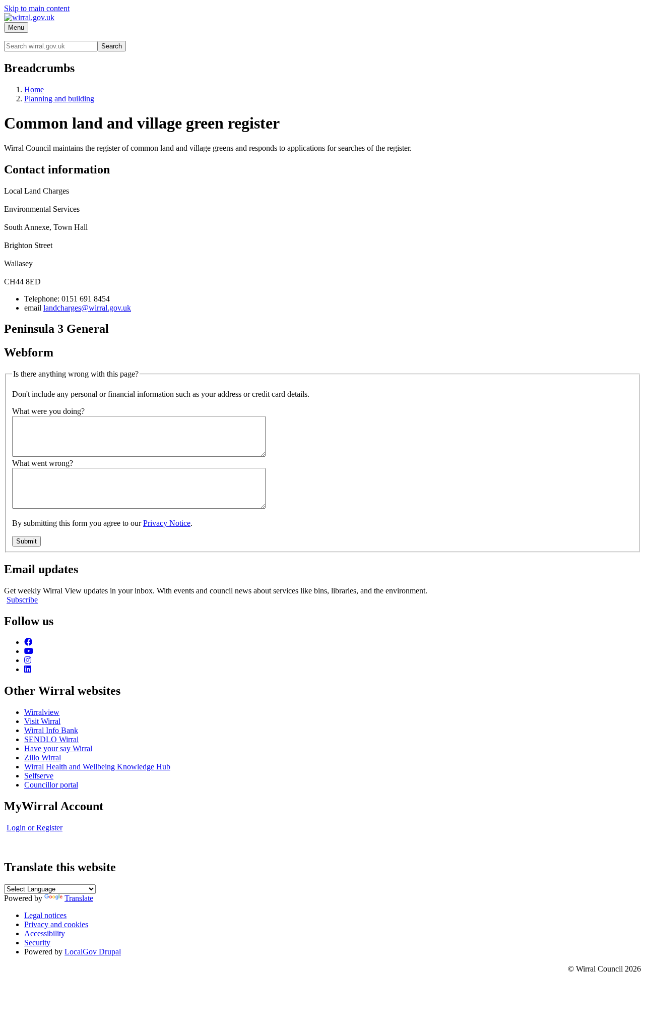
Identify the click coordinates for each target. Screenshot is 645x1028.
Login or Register (34, 827)
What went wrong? (42, 463)
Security (37, 942)
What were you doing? (48, 411)
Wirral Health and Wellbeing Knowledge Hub (97, 766)
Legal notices (45, 915)
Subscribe (22, 599)
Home (34, 89)
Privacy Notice (166, 523)
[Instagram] (27, 660)
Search (111, 46)
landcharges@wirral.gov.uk (87, 308)
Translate (78, 898)
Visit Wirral (42, 721)
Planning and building (59, 98)
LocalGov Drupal (92, 951)
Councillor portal (51, 784)
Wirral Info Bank (51, 730)
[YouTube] (28, 651)
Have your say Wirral (58, 748)
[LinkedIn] (27, 669)
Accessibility (44, 933)
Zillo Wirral (42, 757)
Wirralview (41, 712)
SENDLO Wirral (51, 739)
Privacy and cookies (56, 924)
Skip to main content (37, 8)
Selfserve (38, 775)
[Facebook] (28, 642)
